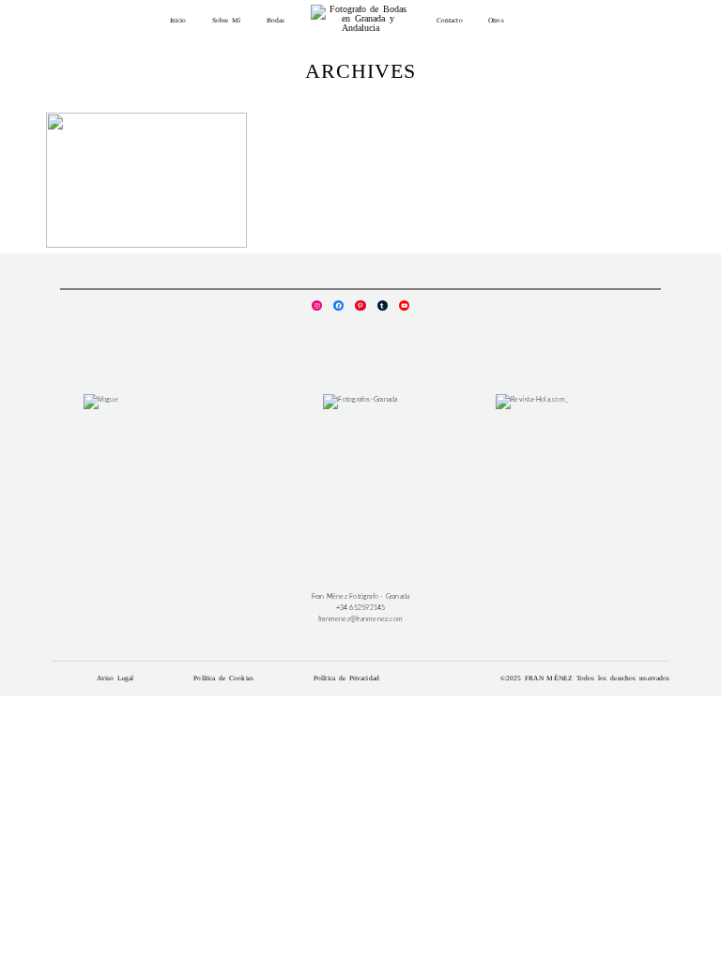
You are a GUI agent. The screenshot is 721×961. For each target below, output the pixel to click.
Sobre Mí (226, 20)
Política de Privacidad (346, 678)
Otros (496, 20)
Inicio (178, 20)
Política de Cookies (223, 678)
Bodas (276, 20)
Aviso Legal (115, 678)
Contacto (450, 20)
